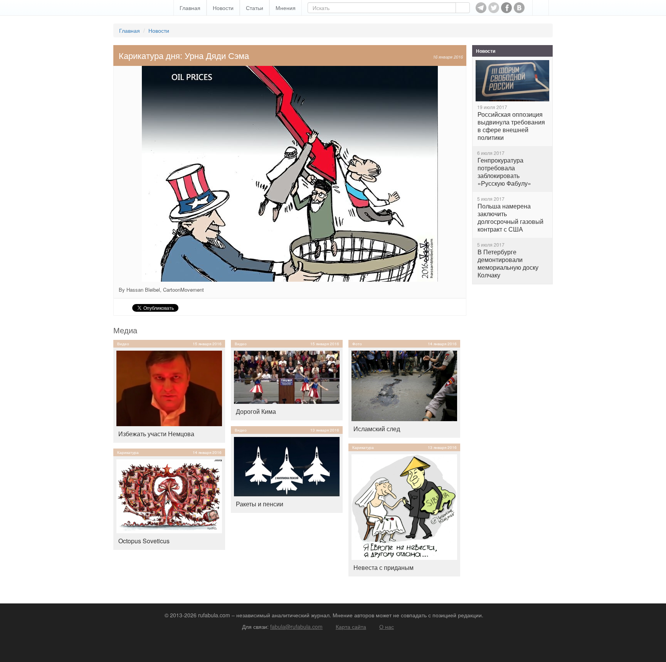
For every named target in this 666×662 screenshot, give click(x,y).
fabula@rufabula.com (296, 626)
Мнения (286, 8)
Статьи (254, 8)
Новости (223, 8)
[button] (540, 7)
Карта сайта (351, 626)
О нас (386, 626)
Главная (190, 8)
